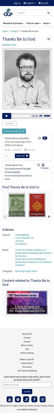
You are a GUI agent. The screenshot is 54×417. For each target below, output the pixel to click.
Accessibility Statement (27, 409)
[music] (26, 399)
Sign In (17, 3)
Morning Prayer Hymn (26, 271)
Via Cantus (27, 367)
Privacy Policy (47, 405)
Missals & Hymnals (13, 23)
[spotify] (18, 399)
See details (9, 123)
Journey (19, 240)
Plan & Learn (33, 23)
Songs (14, 31)
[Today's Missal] (17, 204)
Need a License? (27, 359)
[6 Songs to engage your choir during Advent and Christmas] (27, 302)
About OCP (27, 334)
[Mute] (41, 116)
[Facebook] (34, 399)
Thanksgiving (22, 234)
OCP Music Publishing (27, 370)
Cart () (44, 3)
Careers (27, 341)
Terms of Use (33, 405)
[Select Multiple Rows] (23, 131)
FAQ (27, 349)
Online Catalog (27, 352)
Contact (27, 337)
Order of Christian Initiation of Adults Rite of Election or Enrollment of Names (33, 261)
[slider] (46, 115)
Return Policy (27, 345)
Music (46, 23)
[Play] (6, 116)
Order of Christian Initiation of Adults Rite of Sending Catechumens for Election (33, 252)
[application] (27, 116)
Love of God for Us (24, 237)
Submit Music (27, 363)
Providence (21, 243)
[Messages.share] (49, 38)
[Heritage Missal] (37, 204)
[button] (5, 217)
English (30, 3)
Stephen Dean (9, 44)
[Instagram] (43, 399)
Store (5, 31)
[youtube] (10, 399)
